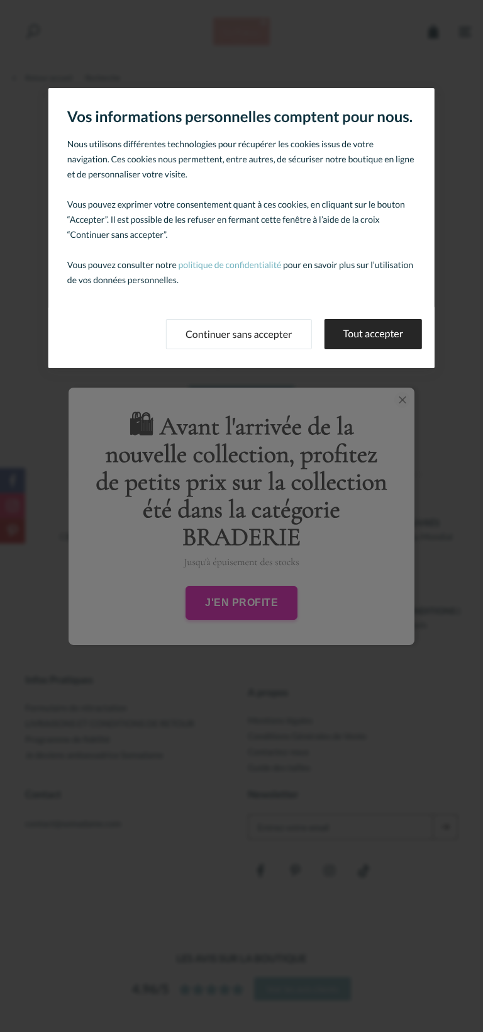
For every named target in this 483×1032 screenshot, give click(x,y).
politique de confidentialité (230, 264)
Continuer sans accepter (239, 334)
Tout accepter (373, 334)
